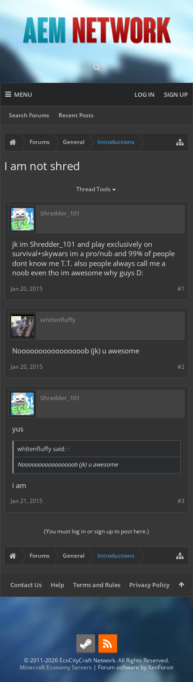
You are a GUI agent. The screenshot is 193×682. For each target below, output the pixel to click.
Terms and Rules (96, 585)
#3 (181, 500)
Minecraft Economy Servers (56, 667)
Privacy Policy (149, 585)
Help (57, 585)
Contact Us (26, 585)
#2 (181, 366)
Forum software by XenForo (135, 667)
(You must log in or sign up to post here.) (96, 531)
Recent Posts (76, 115)
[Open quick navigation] (179, 142)
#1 (181, 288)
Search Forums (29, 115)
